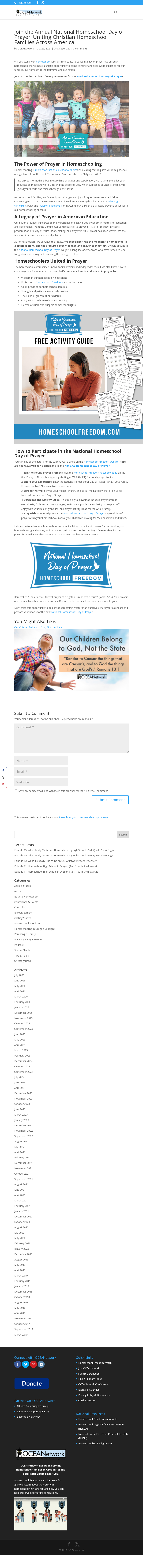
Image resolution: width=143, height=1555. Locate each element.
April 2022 (19, 1152)
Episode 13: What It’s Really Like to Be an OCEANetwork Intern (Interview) (55, 860)
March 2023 (21, 1114)
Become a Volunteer (28, 1416)
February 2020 (22, 1243)
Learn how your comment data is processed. (84, 817)
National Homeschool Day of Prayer (99, 76)
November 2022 (23, 1130)
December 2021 (23, 1163)
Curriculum (20, 907)
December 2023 (23, 1093)
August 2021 (21, 1184)
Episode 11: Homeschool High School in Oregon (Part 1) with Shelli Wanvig (56, 871)
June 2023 (19, 1109)
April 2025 (19, 1045)
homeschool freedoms (50, 282)
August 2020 (21, 1227)
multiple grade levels (50, 205)
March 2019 (21, 1275)
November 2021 (23, 1168)
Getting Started (22, 918)
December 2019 (23, 1254)
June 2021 (19, 1189)
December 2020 (23, 1216)
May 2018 (19, 1307)
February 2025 (22, 1055)
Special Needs (22, 950)
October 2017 (22, 1323)
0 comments (80, 48)
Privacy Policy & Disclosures (94, 1395)
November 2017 (23, 1318)
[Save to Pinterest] (3, 784)
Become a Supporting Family (33, 1411)
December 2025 (23, 1012)
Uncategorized (62, 48)
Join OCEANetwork (88, 1368)
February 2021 (22, 1206)
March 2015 (21, 1334)
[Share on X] (3, 777)
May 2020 (19, 1238)
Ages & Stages (22, 885)
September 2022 (23, 1136)
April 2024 (19, 1087)
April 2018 (19, 1313)
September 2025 (23, 1028)
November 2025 (23, 1018)
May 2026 (19, 986)
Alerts (17, 891)
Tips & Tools (21, 955)
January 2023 (21, 1120)
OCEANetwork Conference (93, 1384)
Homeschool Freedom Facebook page (95, 472)
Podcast (19, 944)
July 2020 (19, 1232)
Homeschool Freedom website (101, 461)
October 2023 (22, 1103)
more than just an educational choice (56, 170)
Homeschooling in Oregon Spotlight (34, 928)
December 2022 (23, 1125)
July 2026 (19, 975)
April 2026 (19, 991)
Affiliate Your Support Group (32, 1406)
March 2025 (21, 1050)
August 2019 (21, 1259)
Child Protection (87, 1400)
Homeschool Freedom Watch (95, 1362)
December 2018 (23, 1291)
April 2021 (19, 1195)
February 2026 (22, 1002)
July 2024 (19, 1077)
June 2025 (19, 1034)
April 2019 (19, 1270)
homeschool (43, 61)
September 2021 (23, 1179)
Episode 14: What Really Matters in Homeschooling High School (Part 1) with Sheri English (64, 855)
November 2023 (23, 1098)
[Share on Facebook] (3, 770)
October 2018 (22, 1297)
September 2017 (23, 1329)
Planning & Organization (28, 939)
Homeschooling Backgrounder (95, 1443)
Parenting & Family (25, 934)
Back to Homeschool (26, 896)
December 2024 (23, 1061)
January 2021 (21, 1211)
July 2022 (19, 1146)
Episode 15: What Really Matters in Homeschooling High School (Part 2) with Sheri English (64, 850)
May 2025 (19, 1039)
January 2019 (21, 1286)
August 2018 (21, 1302)
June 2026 (19, 980)
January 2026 (21, 1007)
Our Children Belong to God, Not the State (38, 627)
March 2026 (21, 996)
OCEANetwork (26, 48)
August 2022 (21, 1141)
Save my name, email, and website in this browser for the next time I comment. (63, 790)
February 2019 (22, 1281)
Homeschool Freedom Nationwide (97, 1419)
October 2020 (22, 1222)
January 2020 (21, 1248)
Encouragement (23, 912)
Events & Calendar (88, 1389)
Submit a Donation (89, 1373)
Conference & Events (26, 902)
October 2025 (22, 1023)
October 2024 (22, 1066)
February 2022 (22, 1157)
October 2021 (22, 1173)
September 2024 (23, 1071)
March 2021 (21, 1200)
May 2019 (19, 1264)
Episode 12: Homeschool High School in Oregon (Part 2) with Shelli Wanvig (56, 866)
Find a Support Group (90, 1378)
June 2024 (19, 1082)
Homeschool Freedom (27, 923)
